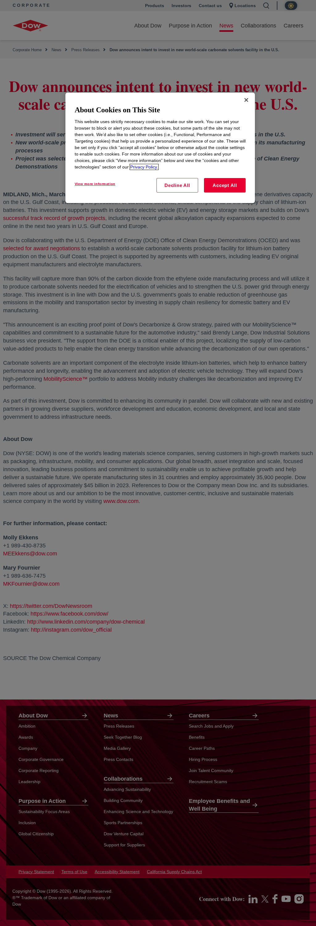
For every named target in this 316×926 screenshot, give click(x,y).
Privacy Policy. (144, 166)
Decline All (177, 185)
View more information (95, 184)
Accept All (225, 185)
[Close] (246, 100)
